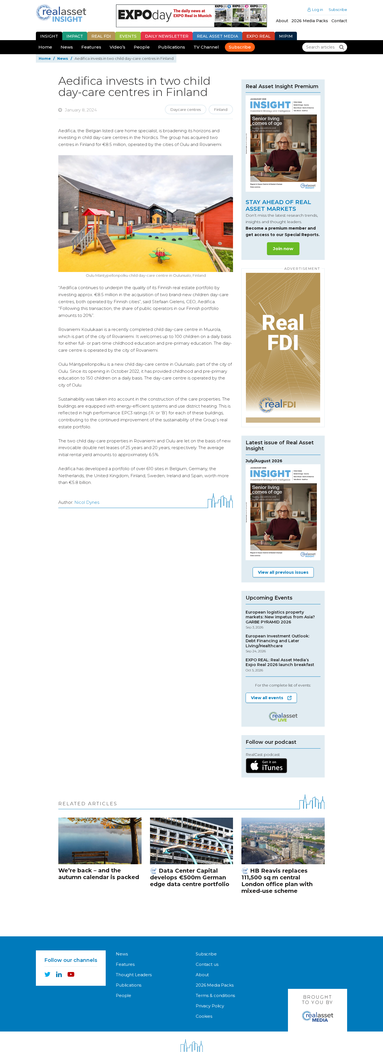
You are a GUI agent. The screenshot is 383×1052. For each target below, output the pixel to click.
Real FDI (101, 36)
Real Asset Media (217, 36)
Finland (220, 109)
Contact (339, 20)
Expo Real (258, 36)
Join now (283, 248)
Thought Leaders (134, 974)
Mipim (286, 36)
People (142, 47)
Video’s (117, 47)
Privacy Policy (210, 1005)
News (67, 47)
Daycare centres (185, 109)
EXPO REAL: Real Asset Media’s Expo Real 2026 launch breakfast (280, 665)
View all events (267, 697)
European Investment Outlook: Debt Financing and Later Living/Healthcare (277, 643)
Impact (74, 36)
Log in (317, 10)
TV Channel (206, 47)
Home (45, 47)
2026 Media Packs (309, 20)
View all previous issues (283, 572)
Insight (49, 36)
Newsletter (166, 36)
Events (128, 36)
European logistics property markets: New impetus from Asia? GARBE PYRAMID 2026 (280, 620)
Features (91, 47)
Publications (171, 47)
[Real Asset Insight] (61, 13)
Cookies (204, 1016)
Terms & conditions (215, 995)
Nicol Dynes (86, 502)
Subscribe (338, 10)
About (282, 20)
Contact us (207, 964)
